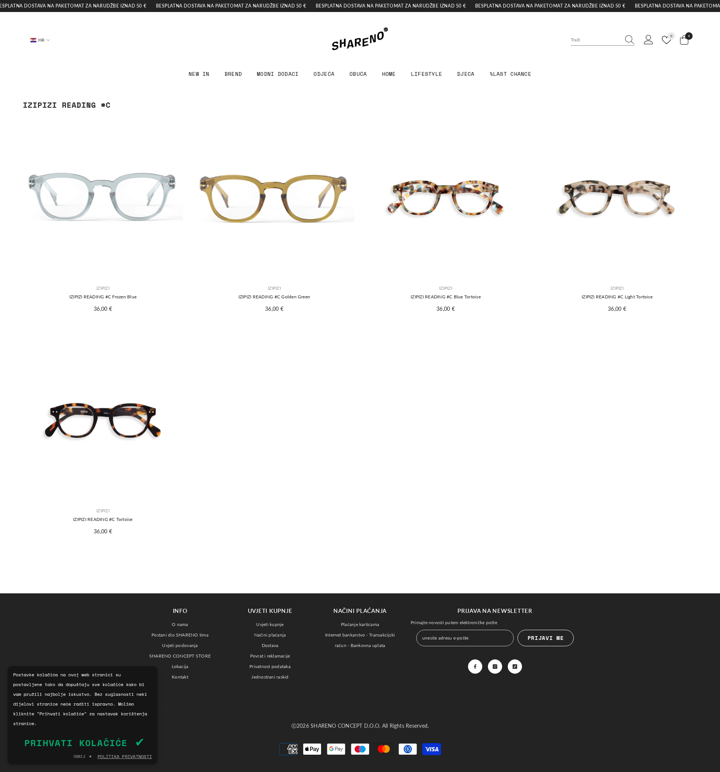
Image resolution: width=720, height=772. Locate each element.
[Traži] (602, 40)
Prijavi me (546, 638)
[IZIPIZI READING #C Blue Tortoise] (446, 198)
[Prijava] (648, 40)
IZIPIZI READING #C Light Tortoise (617, 296)
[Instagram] (495, 666)
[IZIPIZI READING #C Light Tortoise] (617, 198)
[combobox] (595, 39)
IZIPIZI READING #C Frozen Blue (102, 296)
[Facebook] (475, 666)
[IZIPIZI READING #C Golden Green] (274, 198)
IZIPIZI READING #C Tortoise (102, 519)
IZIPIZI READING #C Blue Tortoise (446, 296)
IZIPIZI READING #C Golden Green (274, 296)
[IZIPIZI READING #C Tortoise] (103, 421)
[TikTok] (515, 666)
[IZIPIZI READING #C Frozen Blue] (103, 198)
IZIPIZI (103, 288)
